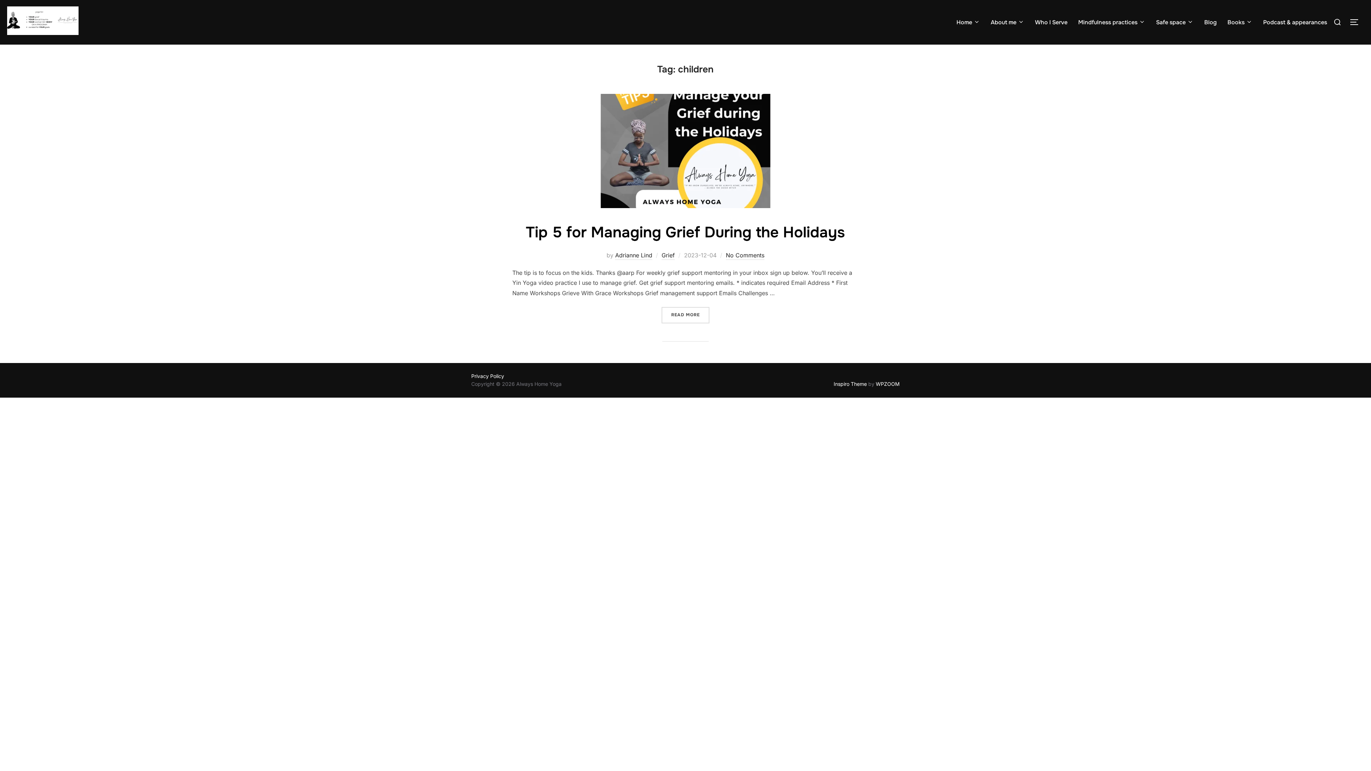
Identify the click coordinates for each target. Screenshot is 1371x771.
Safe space (1171, 22)
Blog (1210, 22)
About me (1003, 22)
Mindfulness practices (1108, 22)
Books (1236, 22)
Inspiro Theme (850, 384)
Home (964, 22)
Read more (690, 315)
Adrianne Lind (633, 255)
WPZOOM (888, 384)
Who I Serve (1051, 22)
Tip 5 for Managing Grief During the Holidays (685, 232)
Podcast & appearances (1295, 22)
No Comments (745, 255)
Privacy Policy (487, 376)
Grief (668, 255)
